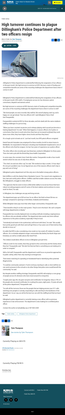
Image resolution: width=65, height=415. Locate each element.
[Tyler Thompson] (5, 331)
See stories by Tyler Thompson (22, 332)
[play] (4, 9)
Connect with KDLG (29, 390)
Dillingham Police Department (27, 314)
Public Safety (5, 19)
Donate (58, 2)
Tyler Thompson (16, 39)
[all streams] (62, 8)
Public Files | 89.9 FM (42, 390)
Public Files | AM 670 (29, 394)
